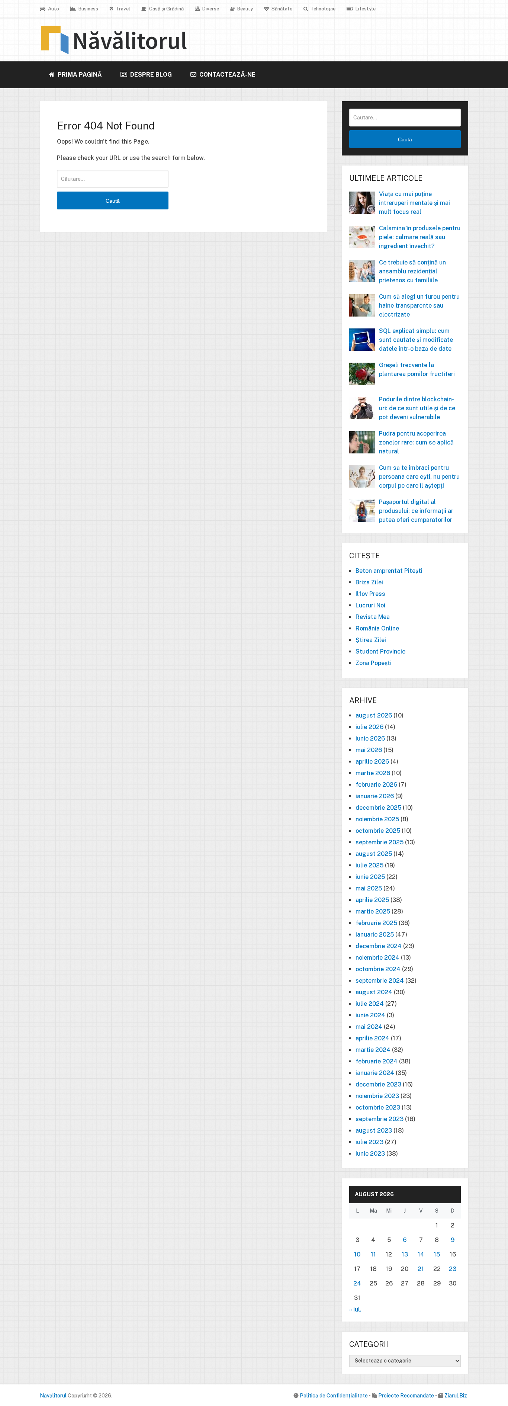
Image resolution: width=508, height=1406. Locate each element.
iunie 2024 (370, 1015)
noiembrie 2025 (377, 819)
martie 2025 (373, 911)
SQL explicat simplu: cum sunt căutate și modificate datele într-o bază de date (416, 339)
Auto (53, 9)
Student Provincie (380, 651)
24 (357, 1283)
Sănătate (281, 9)
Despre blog (150, 74)
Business (87, 9)
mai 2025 (369, 888)
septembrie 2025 (379, 842)
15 (437, 1254)
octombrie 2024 (378, 969)
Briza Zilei (369, 582)
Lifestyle (365, 9)
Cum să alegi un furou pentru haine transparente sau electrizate (419, 305)
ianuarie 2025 (375, 934)
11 (373, 1254)
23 (452, 1268)
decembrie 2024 (379, 946)
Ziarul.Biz (455, 1396)
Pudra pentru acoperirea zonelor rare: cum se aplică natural (416, 442)
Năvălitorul (53, 1396)
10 (357, 1254)
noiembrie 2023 (377, 1096)
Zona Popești (374, 663)
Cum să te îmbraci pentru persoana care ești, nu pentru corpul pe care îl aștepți (419, 476)
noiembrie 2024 (377, 957)
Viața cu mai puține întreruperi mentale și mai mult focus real (414, 202)
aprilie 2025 (372, 899)
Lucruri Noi (370, 605)
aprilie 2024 (372, 1038)
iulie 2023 (369, 1142)
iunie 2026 (370, 738)
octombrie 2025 (378, 830)
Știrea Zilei (371, 639)
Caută (113, 201)
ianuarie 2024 (375, 1072)
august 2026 (374, 715)
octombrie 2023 (378, 1107)
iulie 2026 (369, 727)
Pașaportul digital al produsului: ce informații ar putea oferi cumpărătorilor (416, 510)
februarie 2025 (376, 923)
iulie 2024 (370, 1003)
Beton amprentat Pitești (389, 570)
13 (405, 1254)
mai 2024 (369, 1026)
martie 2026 (373, 773)
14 (421, 1254)
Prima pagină (79, 74)
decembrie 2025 (378, 807)
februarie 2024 (377, 1061)
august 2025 (374, 853)
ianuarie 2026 (375, 796)
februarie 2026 (376, 784)
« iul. (355, 1309)
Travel (122, 9)
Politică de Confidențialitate (334, 1396)
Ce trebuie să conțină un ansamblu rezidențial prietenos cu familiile (412, 271)
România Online (377, 628)
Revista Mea (373, 616)
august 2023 (374, 1130)
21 (421, 1268)
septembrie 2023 (379, 1119)
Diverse (210, 9)
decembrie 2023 (378, 1084)
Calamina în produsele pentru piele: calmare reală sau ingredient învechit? (419, 237)
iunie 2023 (370, 1153)
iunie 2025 (370, 876)
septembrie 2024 (380, 980)
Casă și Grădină (166, 9)
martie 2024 (373, 1049)
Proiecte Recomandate (406, 1396)
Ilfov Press (370, 593)
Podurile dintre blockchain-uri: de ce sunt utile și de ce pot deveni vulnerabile (417, 408)
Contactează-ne (226, 74)
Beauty (244, 9)
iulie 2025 (369, 865)
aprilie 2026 (372, 761)
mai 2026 (369, 750)
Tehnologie (322, 9)
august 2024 (374, 992)
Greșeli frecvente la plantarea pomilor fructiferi (417, 370)
